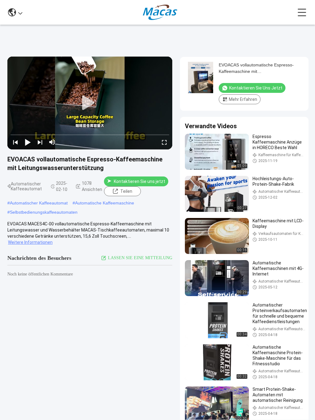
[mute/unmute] (52, 142)
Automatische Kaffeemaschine (104, 202)
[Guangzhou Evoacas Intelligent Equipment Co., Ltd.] (160, 12)
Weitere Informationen (30, 242)
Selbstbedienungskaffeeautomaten (44, 212)
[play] (90, 103)
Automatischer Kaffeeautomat (39, 202)
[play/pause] (28, 142)
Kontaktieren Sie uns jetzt (139, 181)
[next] (40, 142)
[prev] (15, 142)
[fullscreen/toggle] (164, 142)
